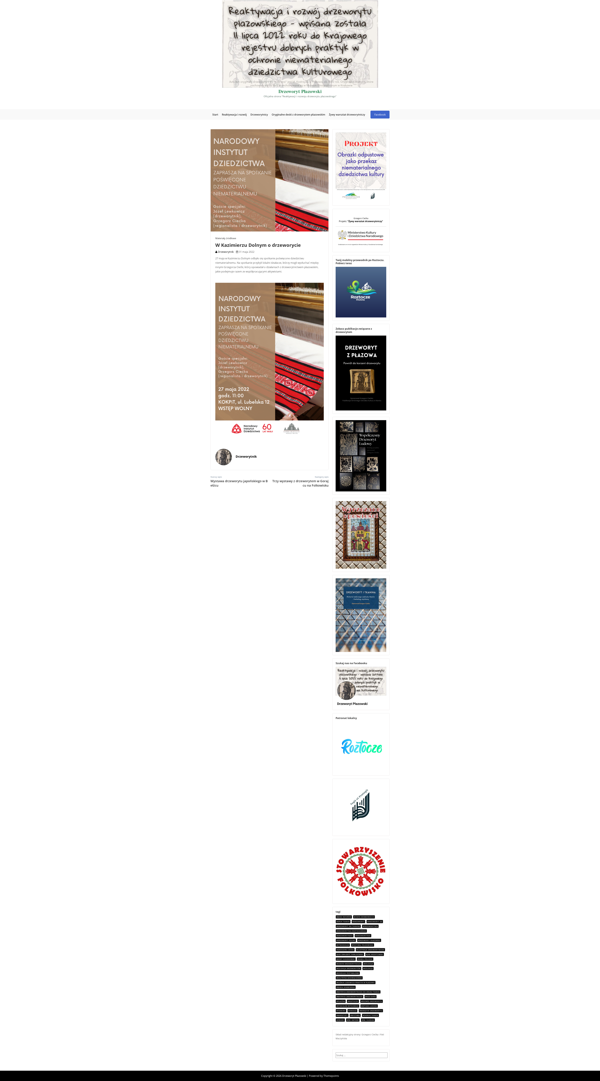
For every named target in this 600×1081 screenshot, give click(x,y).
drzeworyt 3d (375, 921)
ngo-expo (371, 997)
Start (215, 114)
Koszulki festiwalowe (348, 973)
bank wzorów (344, 917)
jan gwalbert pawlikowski (350, 954)
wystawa (356, 1015)
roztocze (353, 1001)
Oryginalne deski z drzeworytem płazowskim (298, 114)
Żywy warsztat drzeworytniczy (347, 114)
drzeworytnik (363, 936)
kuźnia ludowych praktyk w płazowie (356, 982)
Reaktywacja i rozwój (234, 114)
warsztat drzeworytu (371, 1011)
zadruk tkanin (371, 1015)
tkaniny (341, 1011)
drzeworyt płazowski (369, 940)
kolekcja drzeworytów (349, 968)
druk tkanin (344, 921)
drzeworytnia (371, 926)
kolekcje (368, 968)
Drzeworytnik (225, 252)
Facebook (380, 114)
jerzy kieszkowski (346, 959)
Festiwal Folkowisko (363, 945)
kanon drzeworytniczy (349, 964)
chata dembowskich (364, 917)
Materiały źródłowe (225, 238)
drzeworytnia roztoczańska (352, 931)
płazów (341, 1001)
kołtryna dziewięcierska (350, 978)
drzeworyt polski (346, 940)
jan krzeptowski (375, 954)
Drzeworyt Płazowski (300, 91)
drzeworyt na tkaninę (349, 926)
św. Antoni (353, 1020)
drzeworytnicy (345, 936)
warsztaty (343, 1015)
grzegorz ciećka (346, 950)
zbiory (341, 1020)
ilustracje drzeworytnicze (371, 950)
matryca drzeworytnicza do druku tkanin (359, 992)
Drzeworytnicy (259, 114)
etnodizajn (343, 945)
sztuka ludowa (369, 1006)
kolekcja (369, 964)
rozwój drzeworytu (372, 1001)
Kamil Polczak (365, 959)
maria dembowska (346, 987)
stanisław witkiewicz (348, 1006)
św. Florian (368, 1020)
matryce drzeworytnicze (350, 997)
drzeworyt (359, 921)
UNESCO (353, 1011)
